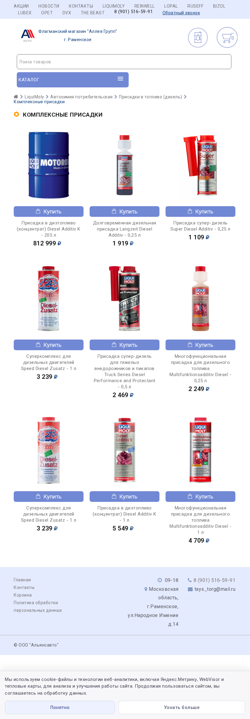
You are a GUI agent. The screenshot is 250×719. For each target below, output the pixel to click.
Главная (22, 579)
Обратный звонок (181, 12)
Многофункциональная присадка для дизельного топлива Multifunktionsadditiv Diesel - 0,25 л (200, 368)
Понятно (60, 707)
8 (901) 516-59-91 (133, 11)
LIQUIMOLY (114, 6)
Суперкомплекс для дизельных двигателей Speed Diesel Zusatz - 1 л (49, 362)
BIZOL (219, 6)
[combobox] (124, 61)
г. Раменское (77, 35)
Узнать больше (182, 707)
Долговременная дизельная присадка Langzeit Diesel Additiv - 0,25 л (124, 229)
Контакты (81, 6)
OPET (47, 12)
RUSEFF (195, 6)
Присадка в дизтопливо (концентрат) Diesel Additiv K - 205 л (48, 229)
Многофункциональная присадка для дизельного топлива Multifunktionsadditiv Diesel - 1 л (200, 520)
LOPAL (171, 6)
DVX (66, 12)
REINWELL (144, 6)
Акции (21, 6)
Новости (48, 6)
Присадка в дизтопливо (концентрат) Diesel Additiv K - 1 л (124, 514)
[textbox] (124, 62)
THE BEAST (93, 12)
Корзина (23, 595)
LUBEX (25, 12)
